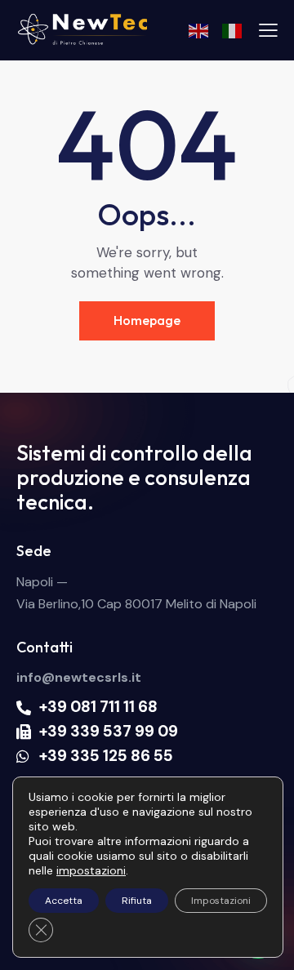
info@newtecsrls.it (78, 677)
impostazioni (91, 870)
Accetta (63, 900)
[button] (268, 30)
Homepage (147, 320)
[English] (199, 29)
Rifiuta (137, 900)
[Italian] (232, 29)
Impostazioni (221, 900)
